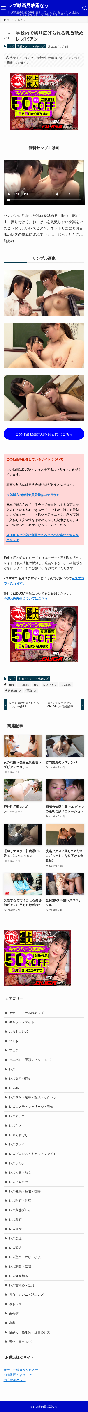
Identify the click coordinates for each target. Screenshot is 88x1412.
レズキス (15, 1125)
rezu (12, 685)
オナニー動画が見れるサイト (24, 1369)
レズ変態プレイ (20, 1210)
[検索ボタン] (85, 8)
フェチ (14, 1050)
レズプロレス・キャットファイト (32, 1153)
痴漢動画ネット (15, 1380)
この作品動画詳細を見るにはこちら (44, 433)
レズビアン (50, 685)
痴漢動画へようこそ (18, 1374)
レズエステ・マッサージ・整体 (31, 1106)
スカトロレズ (18, 1031)
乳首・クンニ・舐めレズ (31, 46)
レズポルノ (17, 1163)
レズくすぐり (18, 1135)
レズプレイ (17, 1144)
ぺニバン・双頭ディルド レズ (30, 1059)
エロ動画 (24, 685)
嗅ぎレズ (15, 1304)
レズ (11, 46)
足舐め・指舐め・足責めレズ (29, 1332)
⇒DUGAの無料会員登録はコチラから (33, 494)
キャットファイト (21, 1022)
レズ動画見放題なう (28, 5)
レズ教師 (15, 1219)
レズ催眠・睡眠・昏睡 (25, 1191)
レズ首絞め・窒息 (21, 1285)
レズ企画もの (18, 1181)
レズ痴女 (15, 1228)
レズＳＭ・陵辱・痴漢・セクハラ (32, 1097)
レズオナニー (18, 1116)
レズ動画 (66, 685)
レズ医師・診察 (20, 1200)
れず (36, 685)
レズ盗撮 (15, 1238)
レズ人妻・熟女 (20, 1172)
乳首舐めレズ (13, 690)
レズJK (14, 1087)
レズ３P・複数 (19, 1078)
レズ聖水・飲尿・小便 (25, 1256)
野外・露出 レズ (20, 1341)
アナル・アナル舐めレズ (26, 1012)
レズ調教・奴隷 (20, 1266)
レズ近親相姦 (18, 1275)
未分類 (14, 1313)
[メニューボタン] (3, 8)
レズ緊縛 (15, 1247)
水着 (12, 1322)
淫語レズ (30, 690)
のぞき (14, 1041)
